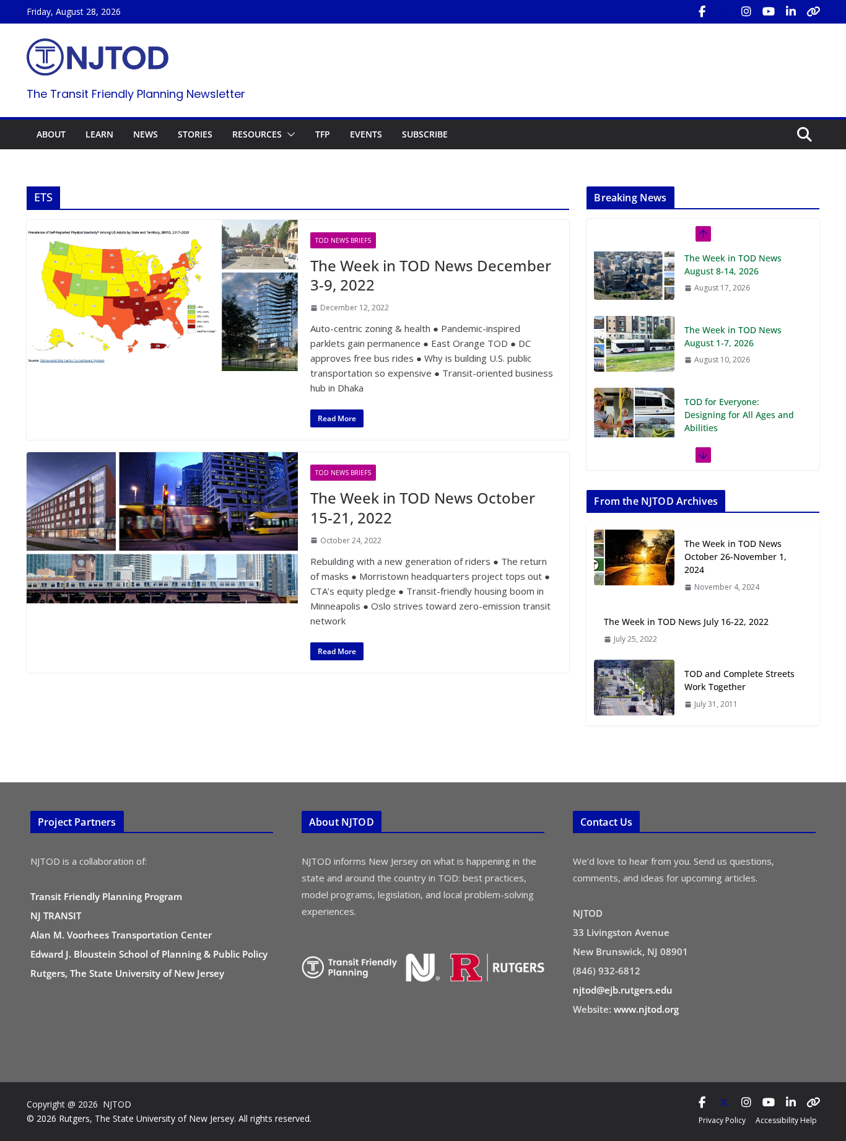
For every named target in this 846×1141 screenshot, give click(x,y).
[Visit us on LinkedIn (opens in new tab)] (791, 12)
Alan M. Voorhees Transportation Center (121, 935)
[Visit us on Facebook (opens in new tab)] (702, 12)
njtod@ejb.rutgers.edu (623, 990)
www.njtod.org (646, 1009)
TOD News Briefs (343, 240)
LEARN (99, 134)
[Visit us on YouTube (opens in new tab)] (768, 12)
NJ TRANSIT (55, 915)
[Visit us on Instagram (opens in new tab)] (746, 12)
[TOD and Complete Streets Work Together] (634, 688)
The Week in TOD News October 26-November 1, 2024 (735, 556)
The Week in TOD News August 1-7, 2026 (733, 272)
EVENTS (366, 134)
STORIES (195, 134)
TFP (322, 134)
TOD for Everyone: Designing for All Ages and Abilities (739, 350)
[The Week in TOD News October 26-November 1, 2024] (634, 565)
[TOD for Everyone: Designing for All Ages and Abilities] (634, 351)
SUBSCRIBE (425, 134)
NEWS (145, 134)
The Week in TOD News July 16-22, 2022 (686, 621)
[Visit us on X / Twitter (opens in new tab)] (724, 12)
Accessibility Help (786, 1120)
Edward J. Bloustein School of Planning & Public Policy (149, 954)
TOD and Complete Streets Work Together (739, 680)
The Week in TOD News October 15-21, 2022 (422, 507)
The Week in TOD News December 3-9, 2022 (430, 275)
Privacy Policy (722, 1120)
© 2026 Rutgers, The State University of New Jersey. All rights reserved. (169, 1118)
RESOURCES (257, 134)
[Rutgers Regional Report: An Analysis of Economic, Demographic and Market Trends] (634, 436)
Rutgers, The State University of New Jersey (127, 973)
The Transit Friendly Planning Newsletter (136, 94)
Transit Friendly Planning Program (106, 896)
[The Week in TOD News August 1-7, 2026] (634, 279)
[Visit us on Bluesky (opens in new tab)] (813, 12)
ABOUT (51, 134)
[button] (288, 134)
